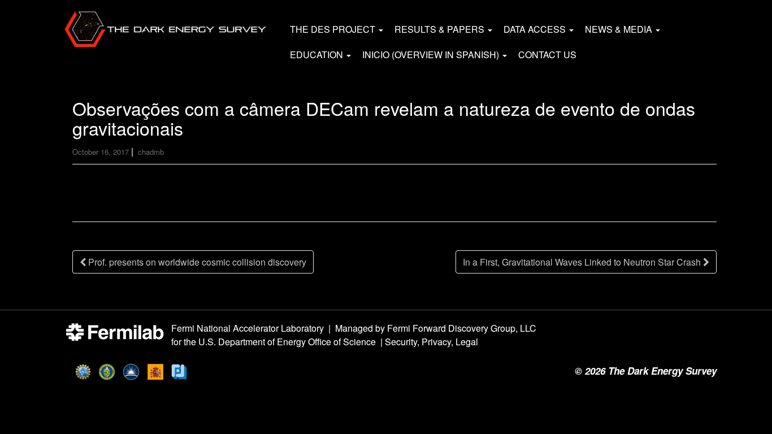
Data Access (536, 29)
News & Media (619, 29)
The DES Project (334, 29)
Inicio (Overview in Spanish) (431, 54)
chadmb (151, 151)
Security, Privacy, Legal (431, 341)
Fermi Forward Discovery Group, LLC (461, 328)
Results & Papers (440, 29)
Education (317, 54)
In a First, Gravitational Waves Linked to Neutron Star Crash (583, 261)
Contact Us (547, 54)
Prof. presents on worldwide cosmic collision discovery (196, 261)
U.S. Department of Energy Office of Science (287, 341)
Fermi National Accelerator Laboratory (247, 328)
